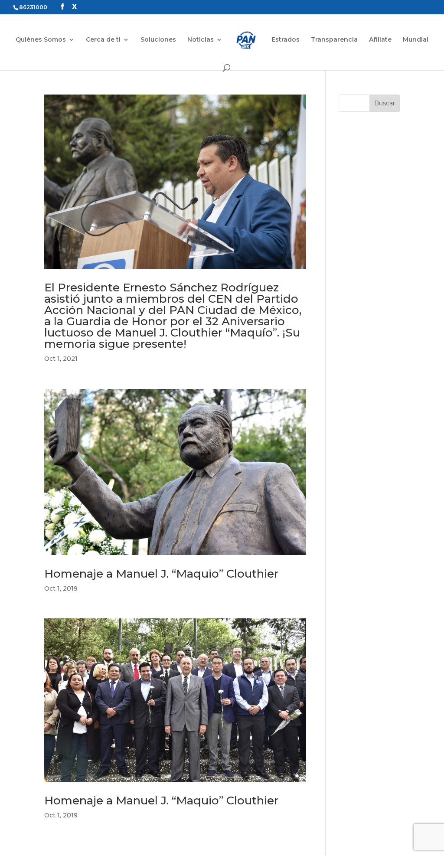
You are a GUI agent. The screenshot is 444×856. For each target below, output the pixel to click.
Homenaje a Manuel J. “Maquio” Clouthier (161, 574)
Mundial (415, 39)
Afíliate (380, 39)
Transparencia (334, 39)
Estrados (285, 39)
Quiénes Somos (41, 39)
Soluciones (158, 39)
